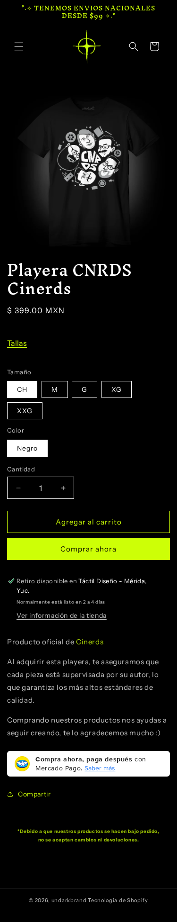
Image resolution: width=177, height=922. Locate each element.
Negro (27, 448)
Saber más (99, 768)
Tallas (17, 343)
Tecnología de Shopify (118, 900)
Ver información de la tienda (62, 615)
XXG (25, 411)
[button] (18, 46)
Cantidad (21, 469)
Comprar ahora (88, 548)
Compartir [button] (34, 794)
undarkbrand (69, 900)
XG (116, 389)
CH (22, 389)
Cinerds (89, 641)
